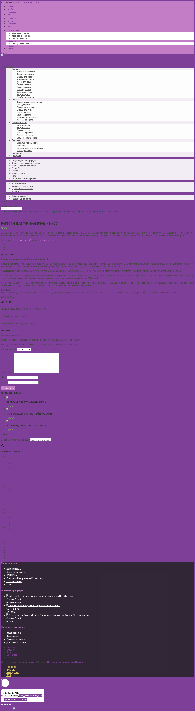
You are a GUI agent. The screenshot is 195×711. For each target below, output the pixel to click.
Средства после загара (27, 138)
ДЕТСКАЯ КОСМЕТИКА (18, 542)
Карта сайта (12, 657)
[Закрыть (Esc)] (2, 704)
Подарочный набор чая (21, 199)
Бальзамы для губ (71, 211)
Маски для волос (24, 150)
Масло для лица (24, 89)
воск (50, 240)
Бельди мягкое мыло (26, 107)
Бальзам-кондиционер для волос (31, 148)
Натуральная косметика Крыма (65, 662)
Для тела (16, 99)
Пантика (15, 171)
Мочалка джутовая (25, 135)
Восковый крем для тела (27, 117)
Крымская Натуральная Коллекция (24, 578)
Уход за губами (23, 94)
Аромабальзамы (19, 183)
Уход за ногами (23, 127)
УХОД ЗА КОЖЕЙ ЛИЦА (18, 456)
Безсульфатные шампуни (25, 529)
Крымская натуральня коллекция (26, 163)
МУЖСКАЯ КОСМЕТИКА (18, 539)
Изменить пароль (20, 33)
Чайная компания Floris (21, 196)
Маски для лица (24, 82)
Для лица (16, 69)
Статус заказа (19, 38)
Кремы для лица (24, 87)
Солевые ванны (23, 130)
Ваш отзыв (7, 372)
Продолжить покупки (30, 695)
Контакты (11, 48)
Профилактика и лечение (22, 188)
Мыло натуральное (25, 132)
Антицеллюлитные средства (29, 102)
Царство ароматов (16, 571)
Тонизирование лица (23, 466)
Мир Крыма (29, 662)
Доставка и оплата (16, 642)
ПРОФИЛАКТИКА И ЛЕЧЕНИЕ (21, 547)
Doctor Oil (16, 168)
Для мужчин (17, 153)
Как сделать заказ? (22, 43)
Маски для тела (24, 112)
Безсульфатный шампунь (27, 143)
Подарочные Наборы (17, 552)
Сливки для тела (24, 115)
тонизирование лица (25, 79)
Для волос (16, 140)
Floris (14, 176)
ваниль (43, 240)
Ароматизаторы (18, 191)
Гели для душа (23, 104)
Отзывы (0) (12, 249)
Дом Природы (13, 568)
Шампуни (21, 145)
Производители (19, 211)
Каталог (10, 649)
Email (4, 382)
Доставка (11, 41)
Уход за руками (23, 125)
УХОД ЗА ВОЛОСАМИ (17, 527)
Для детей (16, 155)
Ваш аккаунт (13, 636)
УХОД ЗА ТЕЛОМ (14, 486)
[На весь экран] (7, 704)
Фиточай (11, 555)
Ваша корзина (13, 632)
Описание (11, 244)
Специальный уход (19, 122)
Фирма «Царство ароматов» (24, 165)
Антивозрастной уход (26, 71)
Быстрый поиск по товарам (15, 439)
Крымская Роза (18, 173)
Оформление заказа (21, 36)
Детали (10, 247)
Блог (8, 201)
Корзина (10, 46)
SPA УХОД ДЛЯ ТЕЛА (17, 512)
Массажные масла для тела (24, 186)
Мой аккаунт (12, 31)
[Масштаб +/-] (10, 704)
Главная (5, 211)
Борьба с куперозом (26, 97)
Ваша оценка (9, 349)
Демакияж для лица (25, 74)
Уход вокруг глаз (24, 92)
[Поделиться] (5, 704)
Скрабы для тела (24, 110)
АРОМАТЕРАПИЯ (15, 544)
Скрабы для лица (24, 77)
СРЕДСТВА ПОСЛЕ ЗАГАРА (19, 509)
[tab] (100, 244)
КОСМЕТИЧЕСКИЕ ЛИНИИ (20, 557)
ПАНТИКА (11, 575)
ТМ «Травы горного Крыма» (24, 178)
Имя (4, 377)
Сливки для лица (24, 84)
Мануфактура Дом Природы (24, 160)
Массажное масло (25, 120)
